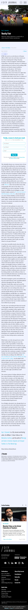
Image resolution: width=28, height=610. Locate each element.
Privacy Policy (22, 157)
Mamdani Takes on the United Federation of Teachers (12, 527)
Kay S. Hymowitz (5, 30)
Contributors (18, 574)
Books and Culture (5, 579)
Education (13, 47)
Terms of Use (4, 595)
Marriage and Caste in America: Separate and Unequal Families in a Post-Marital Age (13, 441)
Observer (7, 184)
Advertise (3, 589)
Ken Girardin (5, 523)
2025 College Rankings (7, 582)
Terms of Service (14, 158)
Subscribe (17, 577)
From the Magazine (6, 575)
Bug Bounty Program (6, 597)
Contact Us (17, 583)
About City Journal (19, 571)
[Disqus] (14, 482)
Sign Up (14, 155)
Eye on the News (8, 539)
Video (2, 581)
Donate (4, 454)
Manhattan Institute (6, 438)
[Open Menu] (25, 2)
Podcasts (3, 577)
